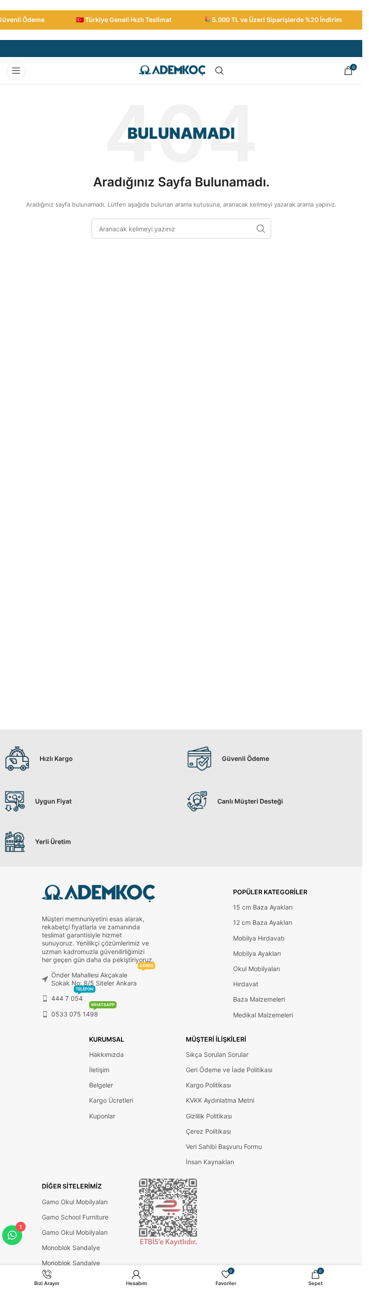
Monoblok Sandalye (71, 1247)
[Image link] (168, 1212)
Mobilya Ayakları (257, 953)
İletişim (99, 1070)
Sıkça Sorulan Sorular (217, 1054)
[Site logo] (172, 69)
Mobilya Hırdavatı (258, 938)
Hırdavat (245, 984)
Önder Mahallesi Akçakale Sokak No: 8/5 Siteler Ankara (102, 977)
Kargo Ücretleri (111, 1100)
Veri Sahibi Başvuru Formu (224, 1146)
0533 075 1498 (83, 1012)
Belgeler (101, 1085)
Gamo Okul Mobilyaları (75, 1202)
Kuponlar (102, 1116)
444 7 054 (72, 996)
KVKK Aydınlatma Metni (220, 1100)
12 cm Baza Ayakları (262, 922)
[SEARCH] (261, 228)
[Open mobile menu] (16, 71)
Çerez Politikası (208, 1131)
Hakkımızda (106, 1054)
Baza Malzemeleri (259, 999)
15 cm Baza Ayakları (262, 907)
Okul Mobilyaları (256, 968)
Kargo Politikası (208, 1085)
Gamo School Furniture (75, 1217)
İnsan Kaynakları (210, 1162)
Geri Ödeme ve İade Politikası (229, 1070)
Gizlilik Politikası (209, 1116)
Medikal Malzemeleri (263, 1015)
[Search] (220, 71)
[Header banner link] (181, 20)
